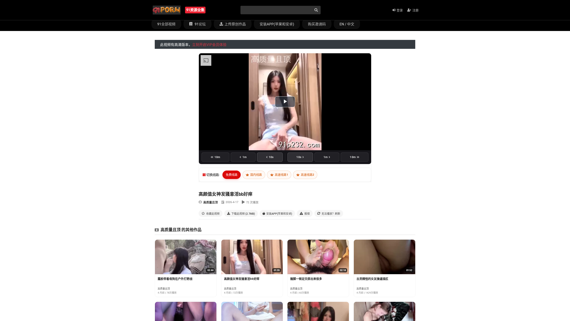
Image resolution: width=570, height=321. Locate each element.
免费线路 (231, 174)
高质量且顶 (210, 202)
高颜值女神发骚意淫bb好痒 (241, 278)
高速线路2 (307, 174)
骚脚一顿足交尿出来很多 (306, 278)
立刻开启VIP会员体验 (209, 45)
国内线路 (256, 174)
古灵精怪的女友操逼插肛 (372, 278)
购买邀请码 (317, 24)
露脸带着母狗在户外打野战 (175, 278)
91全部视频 (166, 24)
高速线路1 (281, 174)
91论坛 (200, 24)
